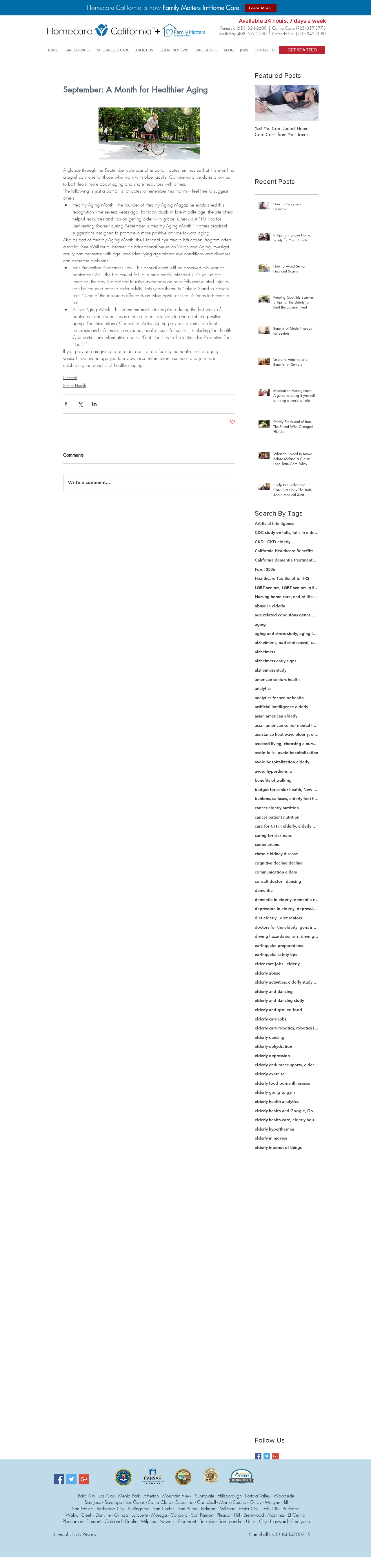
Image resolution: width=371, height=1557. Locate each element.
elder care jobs (269, 963)
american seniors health (277, 679)
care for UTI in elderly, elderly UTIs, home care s (287, 826)
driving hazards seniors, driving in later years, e (287, 936)
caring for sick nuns (273, 835)
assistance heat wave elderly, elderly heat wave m (287, 734)
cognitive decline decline (279, 863)
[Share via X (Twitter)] (80, 404)
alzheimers (265, 651)
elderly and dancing (274, 991)
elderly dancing (269, 1037)
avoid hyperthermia (273, 771)
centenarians (267, 844)
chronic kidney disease (276, 853)
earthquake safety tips (276, 954)
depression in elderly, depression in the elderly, (287, 908)
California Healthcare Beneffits (284, 550)
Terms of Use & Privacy (74, 1534)
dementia (264, 890)
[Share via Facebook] (66, 404)
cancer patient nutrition (277, 817)
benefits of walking (273, 780)
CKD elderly (278, 541)
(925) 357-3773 (311, 28)
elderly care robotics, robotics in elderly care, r (287, 1028)
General (70, 377)
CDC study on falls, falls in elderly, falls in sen (287, 532)
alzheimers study (270, 670)
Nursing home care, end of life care (287, 596)
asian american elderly (276, 716)
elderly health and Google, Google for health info (287, 1110)
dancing (293, 881)
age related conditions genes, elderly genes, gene (287, 615)
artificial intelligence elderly (281, 706)
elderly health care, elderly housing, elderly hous (287, 1119)
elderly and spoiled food (278, 1009)
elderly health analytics (277, 1101)
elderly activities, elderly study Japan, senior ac (287, 982)
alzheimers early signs (275, 660)
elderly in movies (271, 1138)
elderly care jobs (270, 1019)
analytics (263, 688)
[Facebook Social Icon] (59, 1479)
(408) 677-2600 (252, 33)
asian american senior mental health (287, 725)
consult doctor (268, 881)
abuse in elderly (270, 606)
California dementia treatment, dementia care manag (287, 560)
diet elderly (266, 918)
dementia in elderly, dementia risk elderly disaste (287, 899)
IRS (306, 578)
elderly (293, 963)
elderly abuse (267, 973)
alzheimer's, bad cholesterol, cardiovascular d (287, 642)
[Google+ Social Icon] (84, 1479)
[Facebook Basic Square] (258, 1456)
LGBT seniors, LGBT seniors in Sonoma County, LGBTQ (287, 587)
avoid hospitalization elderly (282, 762)
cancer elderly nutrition (277, 807)
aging (260, 624)
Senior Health (74, 385)
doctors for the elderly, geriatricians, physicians (287, 927)
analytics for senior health (279, 697)
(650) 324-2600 (252, 28)
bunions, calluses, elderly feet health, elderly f (287, 798)
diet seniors (291, 918)
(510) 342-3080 (311, 33)
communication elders (276, 872)
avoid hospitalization (298, 752)
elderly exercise (270, 1074)
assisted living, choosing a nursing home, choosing (287, 743)
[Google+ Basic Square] (275, 1456)
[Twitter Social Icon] (71, 1479)
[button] (113, 50)
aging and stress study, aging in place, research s (287, 633)
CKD (259, 541)
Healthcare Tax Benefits (277, 578)
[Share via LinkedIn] (94, 404)
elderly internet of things (278, 1147)
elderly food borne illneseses (282, 1083)
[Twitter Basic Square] (266, 1456)
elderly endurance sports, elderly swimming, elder (287, 1065)
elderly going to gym (275, 1092)
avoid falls (264, 752)
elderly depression (272, 1055)
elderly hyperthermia (274, 1129)
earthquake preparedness (279, 945)
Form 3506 (265, 569)
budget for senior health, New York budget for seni (287, 789)
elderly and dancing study (279, 1000)
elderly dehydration (273, 1046)
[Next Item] (309, 102)
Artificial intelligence (274, 523)
